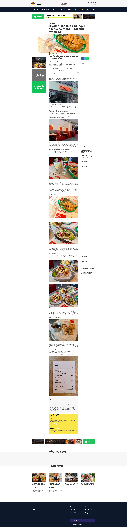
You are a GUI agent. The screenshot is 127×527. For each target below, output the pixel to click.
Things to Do (62, 9)
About (93, 9)
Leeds (33, 508)
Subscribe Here (73, 509)
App (88, 9)
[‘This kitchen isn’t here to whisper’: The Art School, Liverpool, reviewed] (88, 157)
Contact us (72, 506)
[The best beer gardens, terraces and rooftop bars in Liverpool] (88, 272)
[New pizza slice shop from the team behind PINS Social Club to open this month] (55, 481)
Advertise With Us (73, 508)
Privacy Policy (72, 510)
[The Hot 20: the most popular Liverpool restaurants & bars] (88, 257)
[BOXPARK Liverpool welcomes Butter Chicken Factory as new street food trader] (39, 481)
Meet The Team (73, 513)
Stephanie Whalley (55, 53)
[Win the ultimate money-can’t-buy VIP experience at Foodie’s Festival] (88, 481)
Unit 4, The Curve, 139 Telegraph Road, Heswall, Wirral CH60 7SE (62, 354)
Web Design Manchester (73, 524)
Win (82, 9)
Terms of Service (73, 512)
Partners (76, 9)
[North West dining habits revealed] (88, 267)
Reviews (54, 9)
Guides (69, 9)
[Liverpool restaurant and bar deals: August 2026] (88, 162)
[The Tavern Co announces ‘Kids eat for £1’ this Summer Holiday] (88, 263)
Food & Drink (35, 9)
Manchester (34, 506)
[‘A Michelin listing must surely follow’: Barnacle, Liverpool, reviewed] (88, 150)
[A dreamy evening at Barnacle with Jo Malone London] (88, 168)
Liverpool (34, 509)
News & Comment (45, 9)
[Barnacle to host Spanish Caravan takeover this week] (72, 481)
